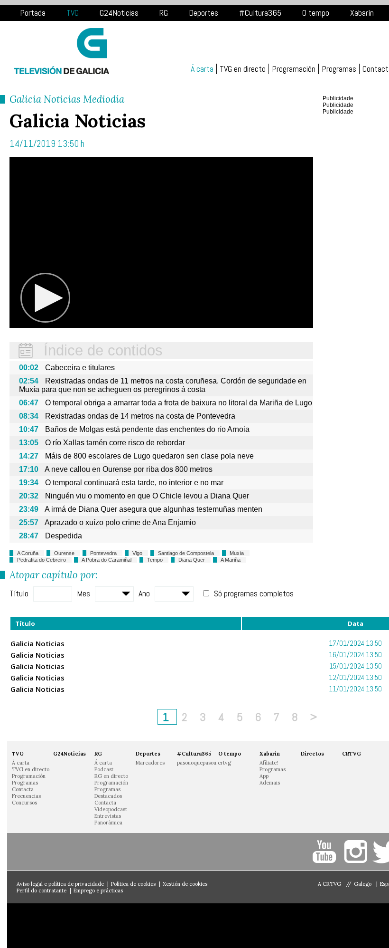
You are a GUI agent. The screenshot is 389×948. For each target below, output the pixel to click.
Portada (33, 12)
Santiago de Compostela (186, 553)
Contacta (23, 789)
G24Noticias (119, 12)
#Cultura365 (260, 12)
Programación (293, 69)
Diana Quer (191, 560)
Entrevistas (107, 816)
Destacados (108, 796)
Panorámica (108, 822)
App (264, 776)
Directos (312, 753)
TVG (72, 12)
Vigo (137, 553)
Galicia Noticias (37, 643)
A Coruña (27, 553)
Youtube (326, 851)
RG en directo (111, 776)
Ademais (269, 782)
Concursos (24, 802)
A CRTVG (329, 884)
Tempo (155, 560)
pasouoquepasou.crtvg (204, 762)
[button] (45, 298)
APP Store (57, 925)
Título (18, 593)
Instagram (357, 851)
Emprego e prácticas (98, 890)
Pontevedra (103, 553)
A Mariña (231, 560)
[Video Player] (161, 242)
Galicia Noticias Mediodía (66, 99)
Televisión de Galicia (61, 51)
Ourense (64, 553)
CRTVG (351, 753)
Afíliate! (268, 762)
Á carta (202, 69)
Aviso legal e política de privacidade (60, 884)
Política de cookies (133, 884)
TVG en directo (243, 69)
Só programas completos (254, 593)
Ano (144, 593)
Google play (147, 925)
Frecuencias (26, 796)
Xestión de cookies (185, 884)
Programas (339, 69)
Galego (363, 884)
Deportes (203, 12)
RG (163, 12)
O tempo (315, 12)
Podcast (103, 769)
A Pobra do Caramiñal (106, 560)
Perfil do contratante (41, 890)
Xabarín (362, 12)
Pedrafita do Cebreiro (41, 560)
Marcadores (150, 762)
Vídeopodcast (110, 809)
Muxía (237, 553)
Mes (83, 593)
